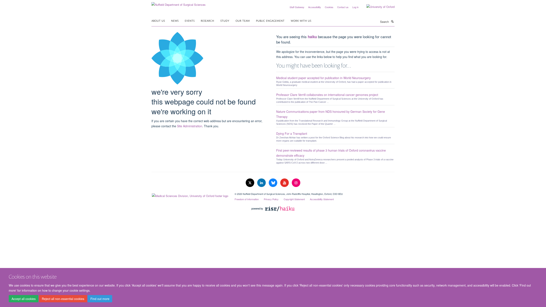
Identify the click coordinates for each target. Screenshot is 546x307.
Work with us (301, 20)
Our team (242, 20)
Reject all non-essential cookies (63, 299)
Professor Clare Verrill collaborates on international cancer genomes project (327, 95)
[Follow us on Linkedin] (262, 183)
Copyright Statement (294, 199)
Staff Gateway (297, 7)
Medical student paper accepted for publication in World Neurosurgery (323, 78)
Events (190, 20)
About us (158, 20)
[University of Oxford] (377, 6)
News (175, 20)
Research (207, 20)
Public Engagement (270, 20)
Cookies (329, 7)
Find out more (99, 299)
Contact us (343, 7)
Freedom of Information (247, 199)
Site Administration (189, 126)
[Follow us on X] (250, 183)
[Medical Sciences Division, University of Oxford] (189, 194)
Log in (355, 7)
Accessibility (314, 7)
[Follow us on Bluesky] (273, 183)
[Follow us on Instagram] (296, 183)
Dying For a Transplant (291, 133)
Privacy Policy (271, 199)
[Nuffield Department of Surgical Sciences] (178, 3)
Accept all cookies (24, 299)
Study (224, 20)
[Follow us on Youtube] (285, 183)
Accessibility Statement (322, 199)
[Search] (392, 21)
